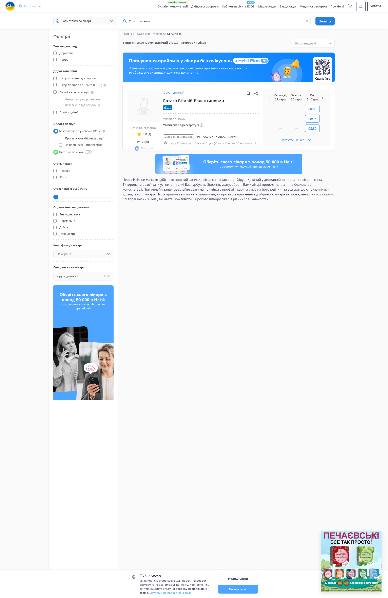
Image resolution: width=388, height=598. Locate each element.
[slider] (55, 197)
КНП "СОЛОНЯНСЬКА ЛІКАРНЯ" (217, 136)
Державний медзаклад (178, 136)
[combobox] (216, 21)
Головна (128, 33)
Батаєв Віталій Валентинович (193, 100)
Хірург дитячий (174, 92)
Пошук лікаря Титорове (148, 33)
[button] (105, 85)
